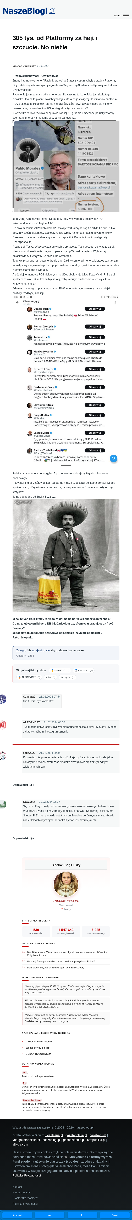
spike (50, 677)
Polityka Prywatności (27, 1175)
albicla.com (20, 1144)
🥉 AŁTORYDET (29, 677)
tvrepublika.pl (96, 1140)
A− (82, 1215)
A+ (49, 1215)
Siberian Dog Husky (24, 65)
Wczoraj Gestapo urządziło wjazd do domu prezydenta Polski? (61, 961)
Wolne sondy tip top (38, 1047)
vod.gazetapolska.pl (26, 1140)
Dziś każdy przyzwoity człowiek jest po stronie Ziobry (55, 967)
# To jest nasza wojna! (39, 1041)
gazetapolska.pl (76, 1135)
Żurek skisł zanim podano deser (38, 1076)
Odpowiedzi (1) (22, 784)
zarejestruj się (41, 650)
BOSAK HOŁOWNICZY (39, 1054)
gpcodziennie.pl (74, 1140)
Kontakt (17, 1186)
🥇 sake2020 (60, 670)
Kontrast (17, 1215)
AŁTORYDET (31, 722)
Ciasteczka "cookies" (25, 1198)
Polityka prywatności (25, 1203)
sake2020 (29, 752)
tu (65, 1157)
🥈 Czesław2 (84, 670)
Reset (115, 1215)
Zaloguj (21, 650)
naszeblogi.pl (51, 1140)
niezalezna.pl (54, 1135)
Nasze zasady (21, 1192)
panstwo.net (98, 1135)
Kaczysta (67, 677)
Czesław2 (29, 696)
